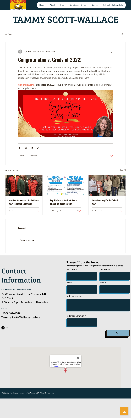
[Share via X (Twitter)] (25, 148)
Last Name (105, 270)
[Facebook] (7, 327)
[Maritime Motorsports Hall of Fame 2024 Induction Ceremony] (24, 185)
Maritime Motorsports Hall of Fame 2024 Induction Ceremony (24, 202)
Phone (103, 283)
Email (69, 283)
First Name (72, 270)
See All (123, 170)
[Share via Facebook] (19, 148)
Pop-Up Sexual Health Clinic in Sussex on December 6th (64, 202)
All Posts (8, 34)
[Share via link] (38, 148)
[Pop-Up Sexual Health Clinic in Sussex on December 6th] (65, 185)
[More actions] (111, 51)
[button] (122, 34)
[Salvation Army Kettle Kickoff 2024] (107, 185)
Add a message (74, 296)
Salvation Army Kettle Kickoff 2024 (105, 202)
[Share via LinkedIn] (32, 148)
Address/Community (76, 316)
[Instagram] (3, 327)
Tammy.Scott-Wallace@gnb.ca (20, 317)
